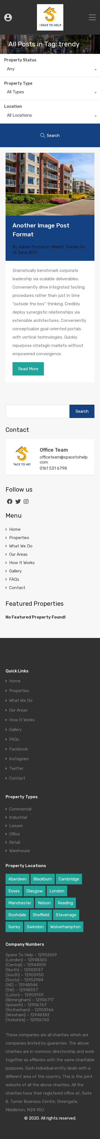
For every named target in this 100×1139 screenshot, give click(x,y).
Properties (19, 537)
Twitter (16, 769)
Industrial (18, 817)
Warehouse (19, 850)
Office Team (54, 450)
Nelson (44, 902)
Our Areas (18, 554)
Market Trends (65, 246)
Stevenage (66, 914)
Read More (28, 368)
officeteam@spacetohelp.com (64, 460)
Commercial (20, 809)
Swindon (35, 926)
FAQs (14, 579)
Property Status (20, 60)
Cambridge (69, 879)
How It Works (22, 562)
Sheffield (41, 914)
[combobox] (50, 70)
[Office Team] (22, 465)
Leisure (16, 825)
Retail (14, 842)
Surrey (14, 926)
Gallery (15, 571)
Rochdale (17, 914)
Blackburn (42, 879)
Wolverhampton (65, 926)
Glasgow (34, 890)
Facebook (18, 749)
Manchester (19, 902)
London (56, 890)
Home (15, 529)
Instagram (19, 759)
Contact (17, 587)
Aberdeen (17, 879)
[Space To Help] (50, 28)
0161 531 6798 (53, 468)
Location (13, 106)
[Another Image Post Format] (50, 184)
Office (14, 834)
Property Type (18, 83)
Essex (14, 890)
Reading (65, 902)
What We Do (20, 546)
